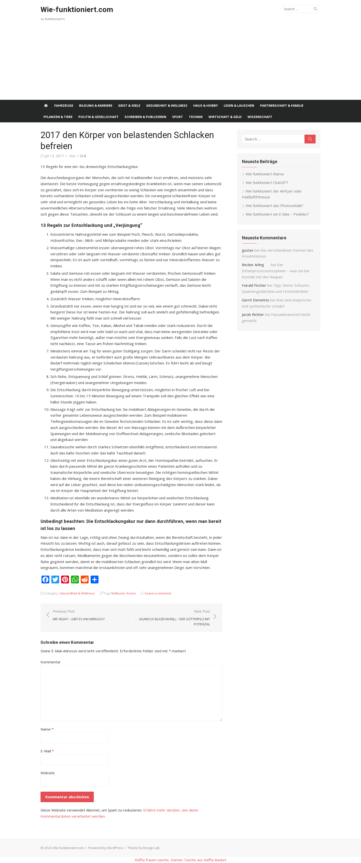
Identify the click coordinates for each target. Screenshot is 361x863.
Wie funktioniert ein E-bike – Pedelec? (277, 214)
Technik (196, 117)
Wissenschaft (260, 117)
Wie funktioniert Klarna (265, 173)
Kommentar (51, 661)
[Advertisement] (180, 63)
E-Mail (47, 750)
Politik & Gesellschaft (98, 117)
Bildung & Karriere (95, 105)
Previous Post (79, 615)
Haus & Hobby (205, 105)
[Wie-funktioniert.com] (46, 105)
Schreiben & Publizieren (145, 117)
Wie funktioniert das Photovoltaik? (274, 205)
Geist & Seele (129, 105)
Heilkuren (118, 593)
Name (47, 729)
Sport (177, 117)
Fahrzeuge (63, 105)
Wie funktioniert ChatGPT (267, 182)
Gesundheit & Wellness (166, 105)
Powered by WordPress (106, 848)
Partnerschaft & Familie (281, 105)
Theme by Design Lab (144, 848)
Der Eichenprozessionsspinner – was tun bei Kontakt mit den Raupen (275, 270)
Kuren (131, 593)
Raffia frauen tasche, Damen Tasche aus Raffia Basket (180, 859)
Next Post (174, 618)
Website (48, 772)
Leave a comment (158, 593)
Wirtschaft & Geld (225, 117)
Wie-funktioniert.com (77, 9)
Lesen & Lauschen (239, 105)
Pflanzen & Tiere (57, 117)
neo (72, 156)
